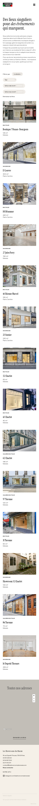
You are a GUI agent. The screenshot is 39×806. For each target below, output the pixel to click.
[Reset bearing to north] (33, 701)
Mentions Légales (7, 795)
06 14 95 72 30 (7, 760)
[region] (19, 712)
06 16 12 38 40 (7, 758)
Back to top (33, 803)
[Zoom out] (33, 698)
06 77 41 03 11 (7, 763)
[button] (34, 5)
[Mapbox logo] (7, 729)
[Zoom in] (33, 695)
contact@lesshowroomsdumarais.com (15, 765)
